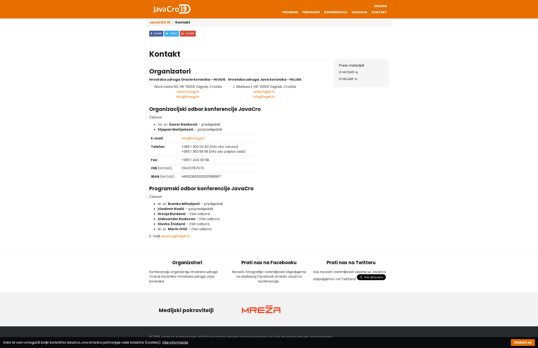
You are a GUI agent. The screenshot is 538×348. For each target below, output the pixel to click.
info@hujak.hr (264, 96)
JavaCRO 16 (159, 22)
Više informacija (175, 342)
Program (290, 12)
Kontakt (379, 12)
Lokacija (359, 12)
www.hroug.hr (188, 91)
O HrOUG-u (348, 72)
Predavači (311, 12)
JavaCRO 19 (171, 9)
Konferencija (335, 12)
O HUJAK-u (348, 78)
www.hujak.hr (264, 91)
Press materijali (351, 65)
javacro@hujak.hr (175, 236)
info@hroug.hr (188, 96)
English (380, 6)
